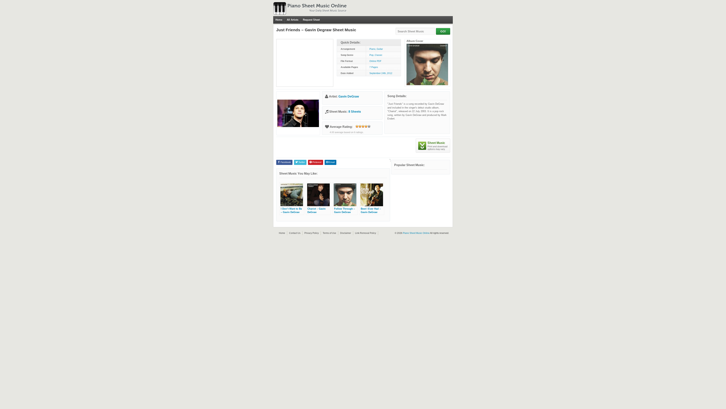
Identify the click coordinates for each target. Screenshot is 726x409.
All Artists (292, 19)
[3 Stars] (363, 126)
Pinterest (316, 162)
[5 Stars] (369, 126)
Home (278, 19)
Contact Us (294, 233)
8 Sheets (354, 111)
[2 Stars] (359, 126)
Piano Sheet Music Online (416, 233)
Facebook (285, 162)
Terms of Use (329, 233)
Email (331, 162)
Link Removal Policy (365, 233)
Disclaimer (345, 233)
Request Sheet (311, 19)
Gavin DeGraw (348, 96)
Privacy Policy (311, 233)
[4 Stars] (366, 126)
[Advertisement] (304, 63)
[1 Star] (356, 126)
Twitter (301, 162)
